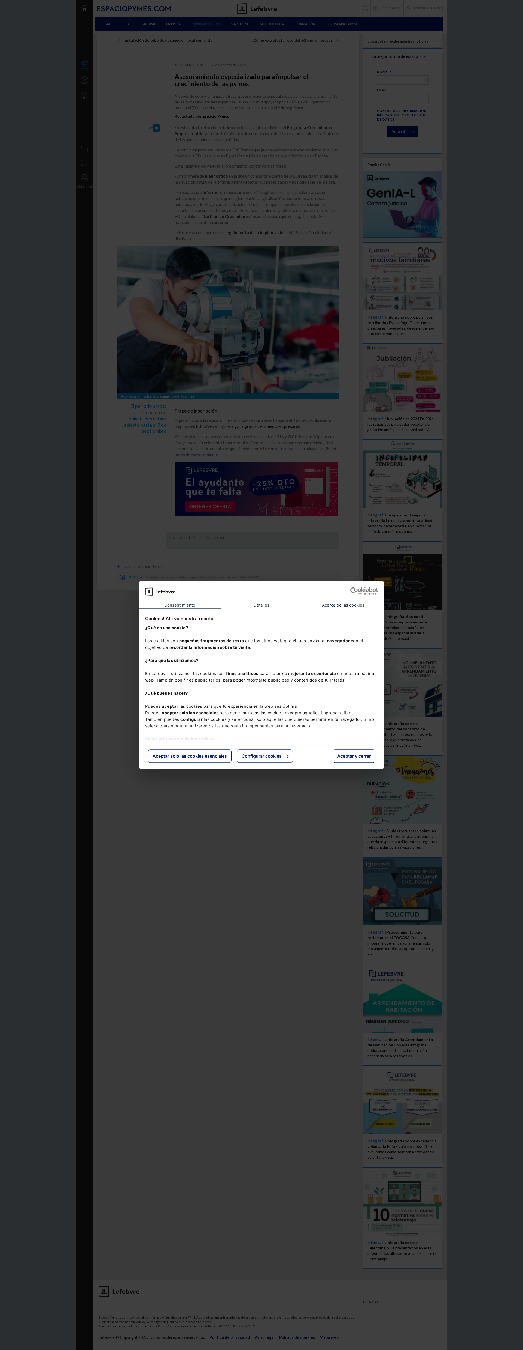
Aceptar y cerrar (354, 756)
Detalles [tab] (262, 605)
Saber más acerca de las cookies (180, 739)
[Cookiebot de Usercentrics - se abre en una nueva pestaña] (354, 591)
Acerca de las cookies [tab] (343, 605)
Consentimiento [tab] (179, 605)
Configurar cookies (262, 756)
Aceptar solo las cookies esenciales (190, 756)
